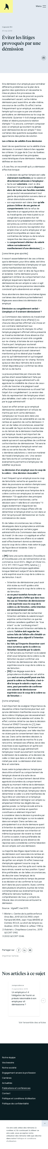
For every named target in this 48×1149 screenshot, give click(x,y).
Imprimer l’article (10, 956)
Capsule (7, 27)
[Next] (43, 1000)
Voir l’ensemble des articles (32, 1023)
